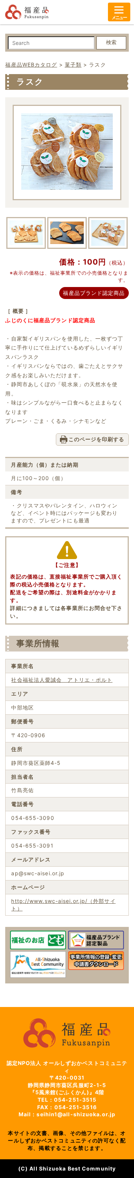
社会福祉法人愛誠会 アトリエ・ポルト (61, 680)
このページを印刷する (96, 439)
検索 (111, 42)
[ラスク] (66, 187)
